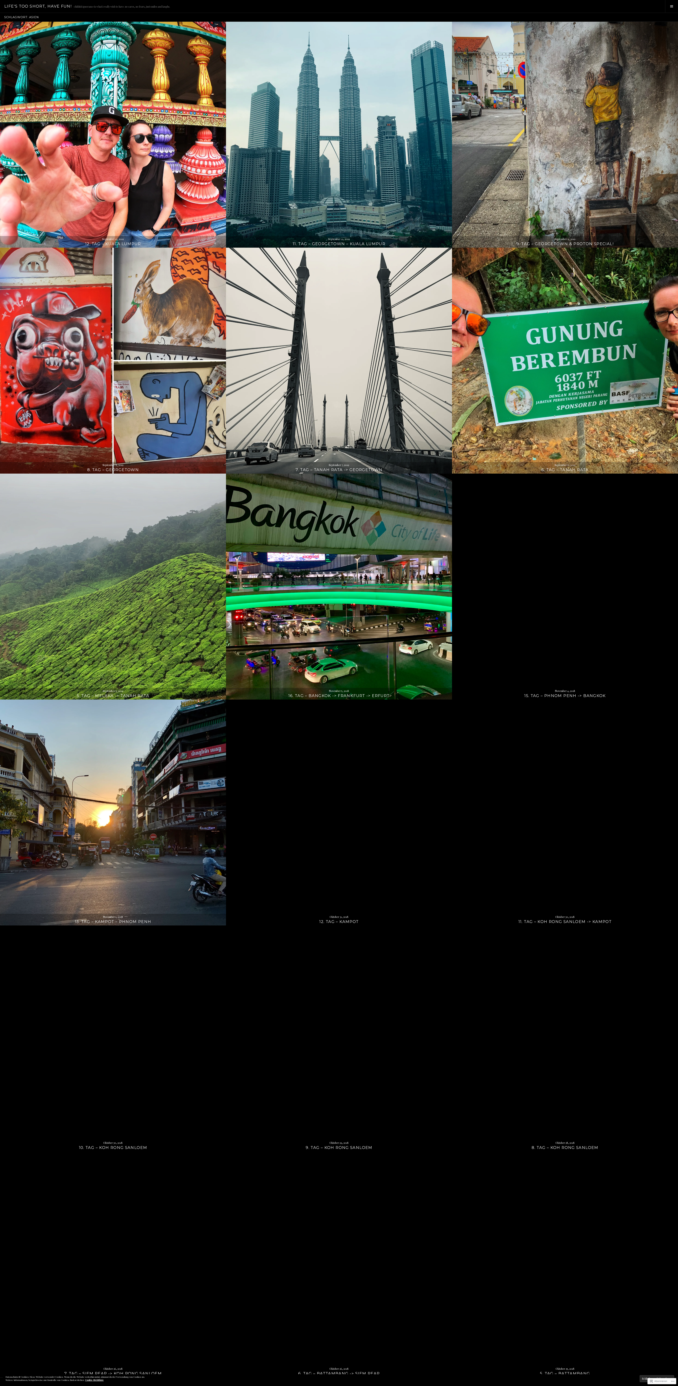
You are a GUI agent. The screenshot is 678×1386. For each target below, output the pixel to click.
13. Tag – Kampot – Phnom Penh (113, 921)
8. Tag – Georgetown (113, 469)
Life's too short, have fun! (38, 6)
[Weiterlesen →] (113, 135)
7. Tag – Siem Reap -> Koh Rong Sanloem (113, 1373)
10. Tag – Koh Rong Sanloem (113, 1147)
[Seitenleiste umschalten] (671, 6)
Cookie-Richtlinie (94, 1380)
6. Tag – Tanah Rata (564, 469)
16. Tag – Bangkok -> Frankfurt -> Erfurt (338, 695)
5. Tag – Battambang (565, 1373)
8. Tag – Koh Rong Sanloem (565, 1147)
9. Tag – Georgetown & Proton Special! (565, 243)
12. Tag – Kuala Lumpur (113, 243)
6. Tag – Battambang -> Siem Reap (339, 1373)
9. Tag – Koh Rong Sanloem (339, 1147)
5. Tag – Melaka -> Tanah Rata (113, 695)
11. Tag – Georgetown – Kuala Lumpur (339, 243)
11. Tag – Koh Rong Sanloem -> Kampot (565, 921)
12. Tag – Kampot (339, 921)
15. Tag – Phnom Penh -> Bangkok (565, 695)
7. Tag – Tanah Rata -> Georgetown (339, 469)
